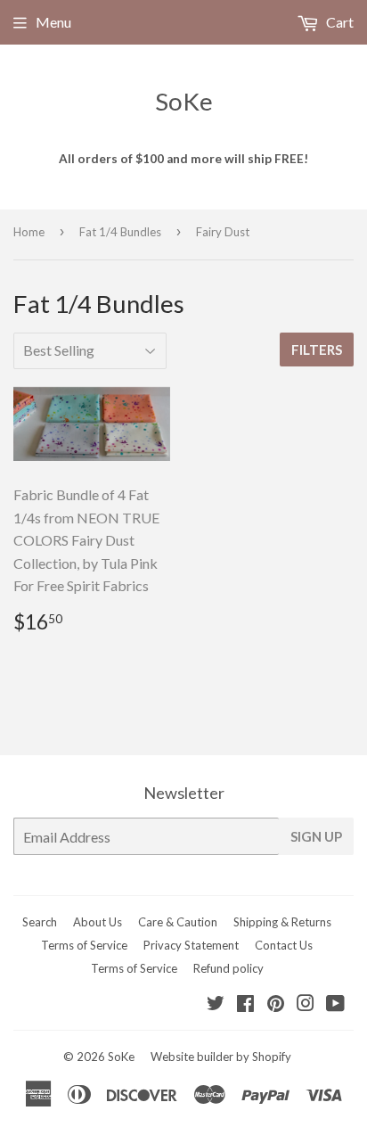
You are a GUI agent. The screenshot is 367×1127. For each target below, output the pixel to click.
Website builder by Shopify (221, 1056)
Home (29, 232)
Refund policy (228, 968)
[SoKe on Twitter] (215, 1004)
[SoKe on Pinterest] (275, 1004)
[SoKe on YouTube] (335, 1004)
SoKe (184, 101)
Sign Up (316, 836)
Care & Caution (177, 922)
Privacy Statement (191, 945)
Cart (338, 21)
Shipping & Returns (282, 922)
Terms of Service (84, 945)
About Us (97, 922)
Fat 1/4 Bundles (120, 232)
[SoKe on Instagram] (305, 1004)
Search (39, 922)
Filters (316, 349)
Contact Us (284, 945)
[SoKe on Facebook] (245, 1004)
